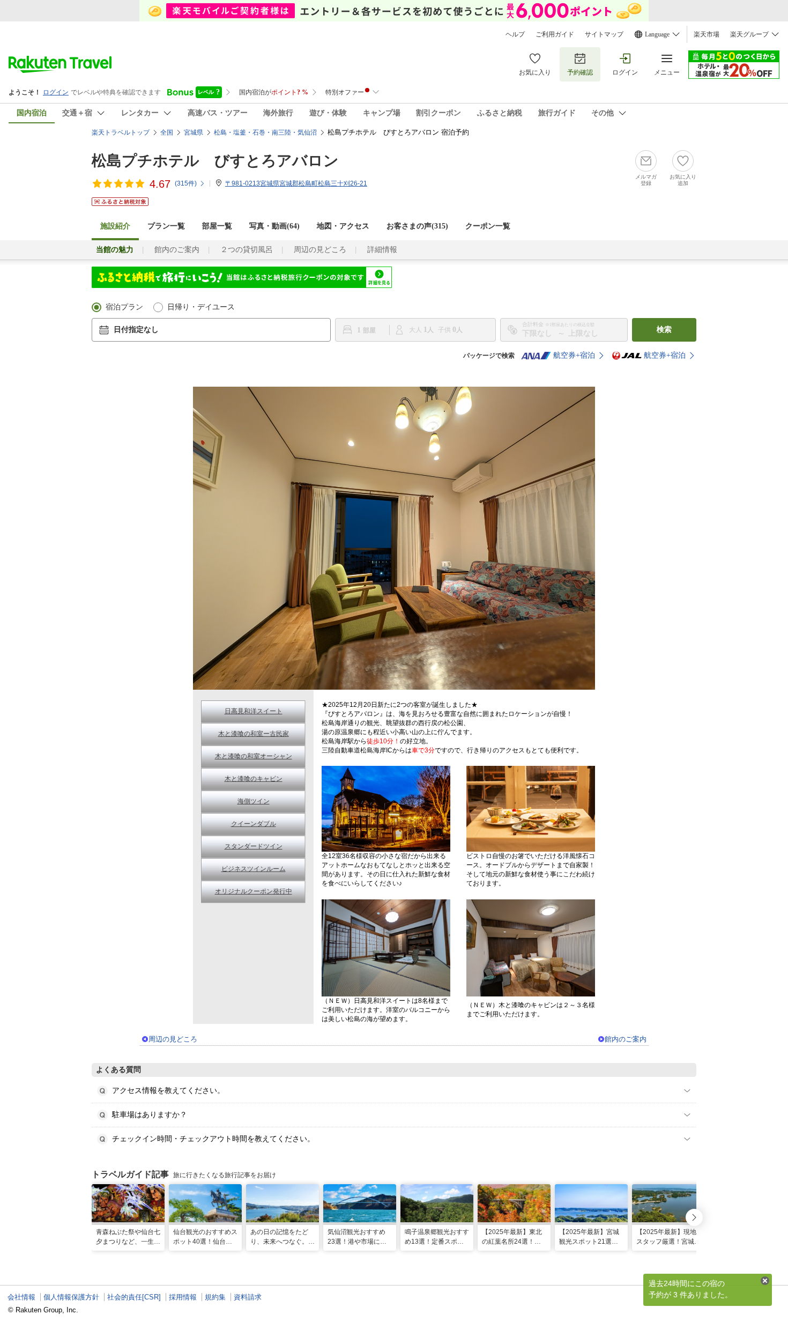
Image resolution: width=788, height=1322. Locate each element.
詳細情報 (382, 250)
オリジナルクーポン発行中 (253, 891)
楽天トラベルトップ (121, 132)
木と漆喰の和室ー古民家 (253, 733)
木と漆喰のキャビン (254, 778)
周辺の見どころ (320, 250)
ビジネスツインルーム (253, 869)
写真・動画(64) (274, 226)
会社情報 (21, 1297)
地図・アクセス (343, 226)
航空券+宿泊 (574, 355)
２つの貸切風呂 (246, 250)
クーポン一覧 (487, 226)
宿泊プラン (124, 307)
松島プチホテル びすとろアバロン (215, 160)
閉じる (765, 1280)
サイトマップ (604, 34)
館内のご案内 (176, 250)
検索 (664, 330)
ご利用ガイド (555, 34)
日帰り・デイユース (201, 307)
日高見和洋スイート (254, 711)
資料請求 (248, 1297)
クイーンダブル (253, 824)
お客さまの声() (417, 226)
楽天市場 (706, 34)
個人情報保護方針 (71, 1297)
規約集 (215, 1297)
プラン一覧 (166, 226)
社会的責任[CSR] (134, 1297)
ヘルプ (515, 34)
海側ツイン (253, 801)
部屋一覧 (217, 226)
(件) (186, 183)
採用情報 (183, 1297)
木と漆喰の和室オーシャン (253, 756)
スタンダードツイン (254, 846)
